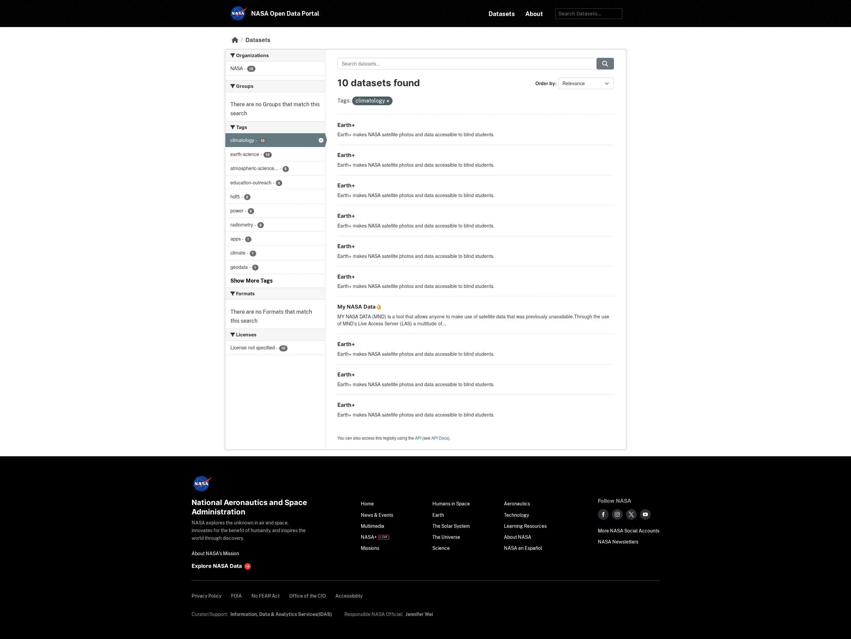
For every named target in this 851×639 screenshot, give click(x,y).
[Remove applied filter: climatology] (388, 101)
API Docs (439, 438)
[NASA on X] (631, 514)
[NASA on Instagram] (617, 514)
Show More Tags (251, 281)
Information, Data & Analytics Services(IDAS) (281, 614)
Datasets (258, 39)
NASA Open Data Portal (285, 13)
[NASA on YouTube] (645, 514)
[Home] (235, 39)
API (418, 438)
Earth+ (346, 125)
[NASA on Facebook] (603, 514)
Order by (545, 83)
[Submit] (605, 64)
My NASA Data (357, 306)
